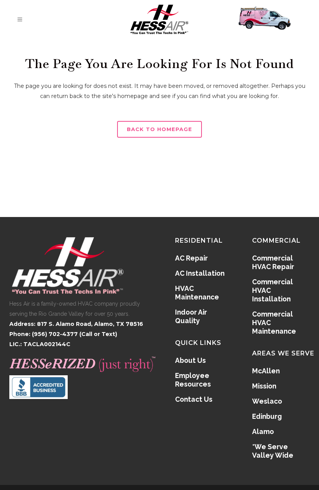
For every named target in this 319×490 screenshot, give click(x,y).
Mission (264, 386)
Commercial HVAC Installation (272, 290)
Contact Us (193, 399)
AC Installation (199, 273)
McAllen (266, 371)
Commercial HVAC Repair (273, 262)
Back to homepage (159, 129)
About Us (190, 360)
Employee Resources (193, 379)
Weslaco (267, 401)
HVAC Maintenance (197, 292)
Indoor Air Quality (191, 316)
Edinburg (267, 416)
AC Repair (191, 258)
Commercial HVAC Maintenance (274, 322)
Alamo (263, 431)
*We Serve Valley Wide (272, 451)
